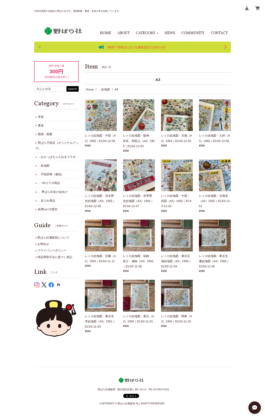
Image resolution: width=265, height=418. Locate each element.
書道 (41, 125)
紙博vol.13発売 (47, 209)
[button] (147, 33)
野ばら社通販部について (53, 237)
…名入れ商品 (46, 200)
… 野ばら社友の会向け (53, 191)
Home (90, 89)
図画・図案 (45, 134)
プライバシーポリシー (51, 250)
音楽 (41, 116)
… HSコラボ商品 (49, 183)
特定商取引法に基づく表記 (54, 257)
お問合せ (43, 244)
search (72, 88)
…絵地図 (104, 89)
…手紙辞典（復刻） (51, 174)
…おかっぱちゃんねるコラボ (57, 157)
